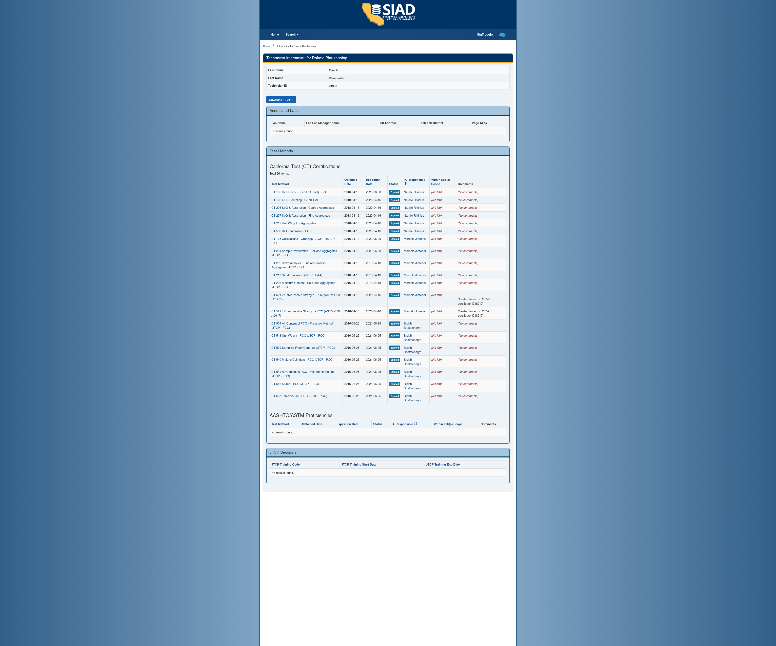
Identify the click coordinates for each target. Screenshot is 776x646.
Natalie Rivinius (414, 192)
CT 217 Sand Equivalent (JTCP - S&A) (296, 275)
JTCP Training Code (285, 464)
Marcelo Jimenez (415, 238)
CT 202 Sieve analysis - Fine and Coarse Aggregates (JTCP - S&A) (298, 265)
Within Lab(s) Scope (440, 181)
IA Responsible (414, 179)
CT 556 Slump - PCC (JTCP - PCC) (295, 383)
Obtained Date (350, 181)
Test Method (280, 184)
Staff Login (485, 34)
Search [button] (291, 34)
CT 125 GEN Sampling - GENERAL (295, 200)
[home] (502, 34)
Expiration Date (373, 181)
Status (393, 184)
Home (275, 34)
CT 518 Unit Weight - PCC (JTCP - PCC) (298, 335)
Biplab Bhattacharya (412, 325)
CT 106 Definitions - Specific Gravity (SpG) (300, 192)
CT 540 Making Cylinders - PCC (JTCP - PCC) (302, 359)
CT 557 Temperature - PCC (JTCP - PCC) (299, 396)
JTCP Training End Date (443, 464)
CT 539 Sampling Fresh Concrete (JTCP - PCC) (303, 347)
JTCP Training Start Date (358, 464)
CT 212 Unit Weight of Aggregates (293, 223)
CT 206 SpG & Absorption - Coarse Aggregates (302, 207)
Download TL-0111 (281, 99)
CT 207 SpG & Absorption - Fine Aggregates (300, 215)
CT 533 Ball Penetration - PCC (291, 231)
